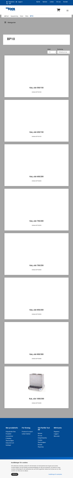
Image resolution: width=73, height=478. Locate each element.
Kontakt (65, 2)
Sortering (60, 49)
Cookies (40, 440)
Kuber (21, 16)
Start (7, 16)
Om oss (58, 2)
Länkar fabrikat (26, 434)
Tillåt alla (14, 474)
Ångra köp (41, 447)
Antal (48, 49)
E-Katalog (8, 438)
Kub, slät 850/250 (36, 310)
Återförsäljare (10, 440)
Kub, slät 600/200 (36, 176)
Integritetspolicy (42, 438)
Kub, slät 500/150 (36, 88)
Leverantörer (9, 436)
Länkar (52, 2)
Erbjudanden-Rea (11, 431)
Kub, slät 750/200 (36, 221)
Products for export (27, 431)
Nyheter (45, 2)
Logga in (20, 2)
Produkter (8, 434)
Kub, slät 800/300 (36, 354)
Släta (26, 16)
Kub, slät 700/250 (36, 265)
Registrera (11, 2)
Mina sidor (57, 436)
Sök (10, 3)
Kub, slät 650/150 (36, 132)
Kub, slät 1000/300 (36, 399)
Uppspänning (14, 16)
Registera (56, 431)
